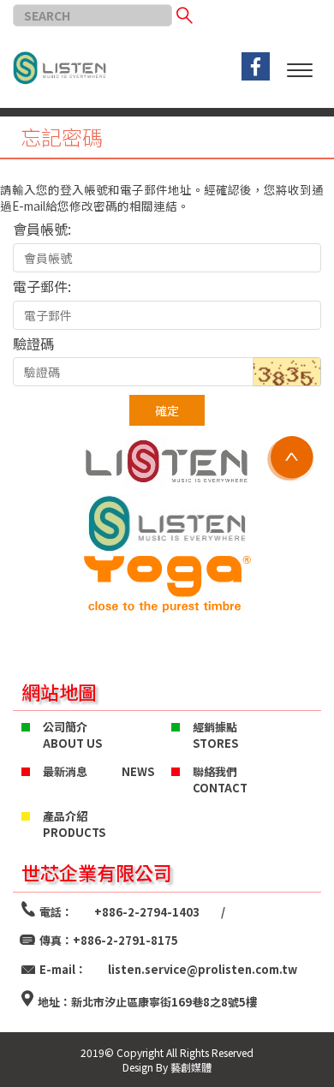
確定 (167, 410)
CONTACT (220, 788)
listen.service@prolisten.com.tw (202, 969)
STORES (215, 743)
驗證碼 (33, 343)
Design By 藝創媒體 (167, 1067)
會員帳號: (42, 228)
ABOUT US (72, 743)
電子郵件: (42, 286)
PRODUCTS (74, 832)
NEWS (138, 771)
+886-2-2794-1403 (147, 912)
